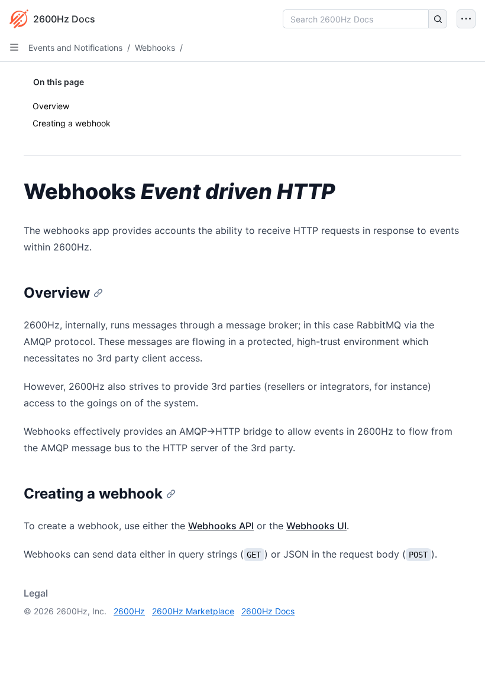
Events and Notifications (75, 48)
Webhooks (155, 48)
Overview (51, 106)
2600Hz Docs (268, 611)
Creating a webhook (72, 123)
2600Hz (129, 611)
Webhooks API (221, 526)
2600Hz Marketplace (193, 611)
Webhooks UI (316, 526)
